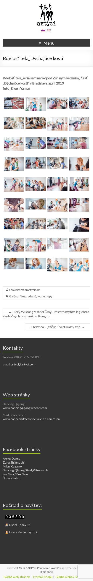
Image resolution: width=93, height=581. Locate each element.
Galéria (14, 296)
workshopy (44, 296)
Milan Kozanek (12, 466)
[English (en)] (49, 31)
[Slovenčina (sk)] (43, 31)
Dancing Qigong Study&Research (25, 470)
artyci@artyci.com (23, 364)
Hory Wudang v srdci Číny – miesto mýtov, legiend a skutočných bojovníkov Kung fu (46, 314)
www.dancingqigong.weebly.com (25, 408)
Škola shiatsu (11, 478)
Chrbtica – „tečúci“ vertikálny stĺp (58, 327)
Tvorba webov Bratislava (71, 577)
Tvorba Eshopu (42, 577)
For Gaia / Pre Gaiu (15, 474)
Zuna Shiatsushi (13, 462)
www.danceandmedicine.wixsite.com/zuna (31, 419)
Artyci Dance (11, 458)
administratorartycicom (24, 290)
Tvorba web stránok (16, 577)
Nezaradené (28, 296)
